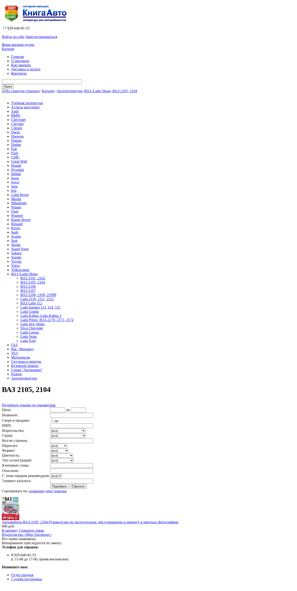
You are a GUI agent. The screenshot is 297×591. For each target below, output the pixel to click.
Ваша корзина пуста (18, 45)
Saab (14, 232)
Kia (13, 191)
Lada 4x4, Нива (32, 324)
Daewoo (17, 136)
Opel (14, 211)
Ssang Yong (20, 249)
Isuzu (15, 178)
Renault (17, 224)
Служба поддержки (26, 579)
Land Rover (20, 195)
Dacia (15, 132)
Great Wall (19, 161)
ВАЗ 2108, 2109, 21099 (38, 295)
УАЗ (14, 353)
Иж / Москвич (22, 349)
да (56, 421)
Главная (17, 57)
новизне (60, 491)
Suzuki (16, 257)
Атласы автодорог (25, 107)
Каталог (8, 49)
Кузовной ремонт (25, 366)
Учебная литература (27, 103)
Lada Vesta (28, 336)
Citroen (16, 128)
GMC (15, 157)
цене (49, 491)
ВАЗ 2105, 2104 (125, 91)
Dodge (16, 145)
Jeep (14, 186)
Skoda (15, 245)
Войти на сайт (13, 37)
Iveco (15, 182)
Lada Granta (29, 311)
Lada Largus (29, 332)
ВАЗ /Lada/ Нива (97, 91)
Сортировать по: (15, 491)
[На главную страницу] (37, 24)
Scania (16, 236)
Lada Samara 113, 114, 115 (40, 307)
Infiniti (16, 174)
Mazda (16, 199)
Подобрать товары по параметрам (28, 405)
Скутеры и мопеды (26, 361)
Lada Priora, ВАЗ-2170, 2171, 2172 (47, 320)
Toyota (16, 261)
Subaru (16, 253)
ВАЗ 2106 (28, 286)
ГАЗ (14, 345)
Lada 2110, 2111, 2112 (37, 299)
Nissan (16, 207)
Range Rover (21, 220)
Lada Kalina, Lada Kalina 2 (40, 316)
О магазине (20, 61)
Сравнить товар (31, 530)
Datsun (16, 140)
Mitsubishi (18, 203)
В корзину (10, 530)
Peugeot (17, 216)
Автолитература (69, 91)
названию (37, 491)
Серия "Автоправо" (26, 370)
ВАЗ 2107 (28, 291)
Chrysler (17, 124)
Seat (14, 241)
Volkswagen (20, 270)
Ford (14, 153)
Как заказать (21, 65)
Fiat (14, 149)
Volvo (15, 266)
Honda (16, 166)
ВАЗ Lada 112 (31, 303)
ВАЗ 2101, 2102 (32, 278)
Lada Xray (28, 341)
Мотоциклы (20, 357)
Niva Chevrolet (31, 328)
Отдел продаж (22, 575)
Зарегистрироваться (41, 37)
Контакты (19, 73)
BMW (15, 115)
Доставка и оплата (25, 69)
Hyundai (17, 170)
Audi (15, 111)
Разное (16, 374)
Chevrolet (18, 120)
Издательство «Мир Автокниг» (27, 535)
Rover (15, 228)
